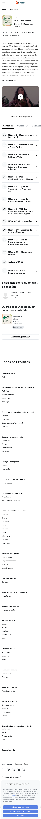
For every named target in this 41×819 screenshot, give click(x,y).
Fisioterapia (6, 712)
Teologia (5, 402)
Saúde (4, 716)
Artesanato (6, 652)
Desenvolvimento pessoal (12, 423)
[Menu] (3, 3)
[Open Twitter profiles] (9, 769)
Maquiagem (6, 635)
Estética (5, 627)
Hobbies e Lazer (9, 578)
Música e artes (8, 648)
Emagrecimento (8, 705)
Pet (3, 377)
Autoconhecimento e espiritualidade (18, 387)
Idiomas (5, 529)
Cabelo (5, 624)
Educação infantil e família (13, 479)
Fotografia (6, 469)
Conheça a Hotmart (10, 777)
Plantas (5, 677)
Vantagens (22, 125)
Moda (4, 638)
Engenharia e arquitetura (12, 493)
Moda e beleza (8, 620)
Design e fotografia (10, 462)
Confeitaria (6, 440)
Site (3, 739)
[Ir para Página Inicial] (20, 2)
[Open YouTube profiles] (19, 769)
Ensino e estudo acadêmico (14, 511)
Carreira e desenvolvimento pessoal (18, 412)
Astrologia (6, 391)
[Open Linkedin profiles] (14, 769)
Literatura (6, 536)
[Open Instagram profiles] (24, 769)
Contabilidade (7, 557)
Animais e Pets (8, 373)
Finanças (5, 564)
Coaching (5, 419)
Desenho (5, 656)
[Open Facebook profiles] (3, 769)
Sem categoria (8, 750)
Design (4, 465)
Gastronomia (7, 448)
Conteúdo (8, 125)
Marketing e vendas (10, 606)
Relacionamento (8, 691)
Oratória (5, 426)
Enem (4, 525)
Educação (5, 521)
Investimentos (7, 568)
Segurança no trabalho (11, 500)
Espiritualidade (8, 394)
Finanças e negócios (10, 553)
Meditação (6, 398)
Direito (4, 518)
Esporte (5, 708)
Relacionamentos (9, 687)
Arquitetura (6, 497)
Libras (4, 532)
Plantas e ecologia (10, 670)
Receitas (5, 451)
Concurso (5, 514)
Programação (7, 736)
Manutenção (7, 596)
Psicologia (6, 543)
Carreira (5, 416)
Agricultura (6, 673)
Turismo (5, 582)
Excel (4, 732)
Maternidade (7, 483)
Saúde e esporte (9, 701)
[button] (18, 136)
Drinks (4, 444)
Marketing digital (8, 610)
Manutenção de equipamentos (15, 592)
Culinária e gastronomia (12, 437)
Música (4, 659)
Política (5, 539)
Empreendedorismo (9, 561)
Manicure (5, 631)
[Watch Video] (20, 97)
